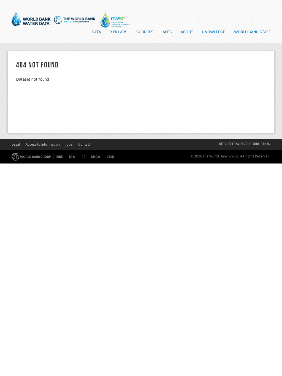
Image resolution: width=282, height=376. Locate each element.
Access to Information (43, 144)
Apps (167, 32)
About (187, 32)
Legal (16, 144)
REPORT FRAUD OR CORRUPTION (244, 143)
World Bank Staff (252, 32)
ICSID (109, 156)
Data (96, 32)
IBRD (60, 156)
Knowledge (213, 32)
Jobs (69, 144)
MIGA (95, 156)
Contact (84, 144)
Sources (145, 32)
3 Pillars (119, 32)
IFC (83, 156)
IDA (72, 156)
